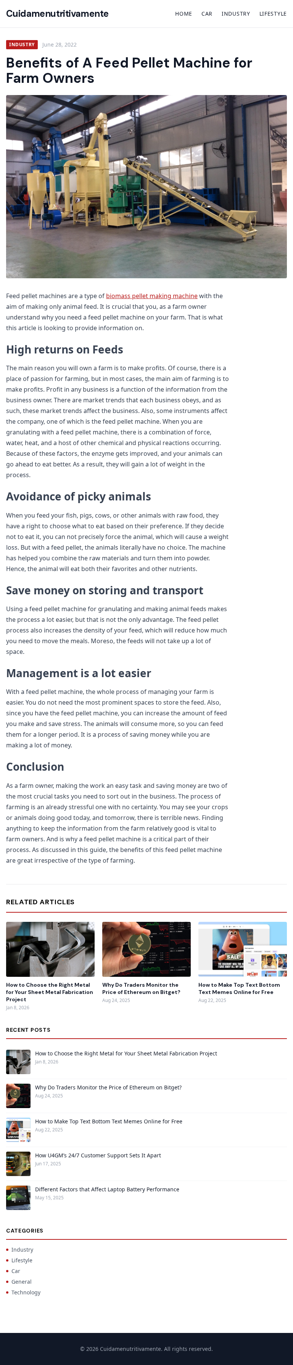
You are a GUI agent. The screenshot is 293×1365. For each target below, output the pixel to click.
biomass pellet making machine (152, 296)
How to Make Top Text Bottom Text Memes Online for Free (239, 988)
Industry (236, 13)
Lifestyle (273, 13)
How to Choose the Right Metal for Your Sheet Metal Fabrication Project (49, 992)
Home (183, 13)
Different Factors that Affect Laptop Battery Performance (107, 1189)
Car (207, 13)
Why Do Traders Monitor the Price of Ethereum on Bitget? (141, 988)
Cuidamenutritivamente (57, 13)
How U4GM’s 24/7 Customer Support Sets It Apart (98, 1155)
